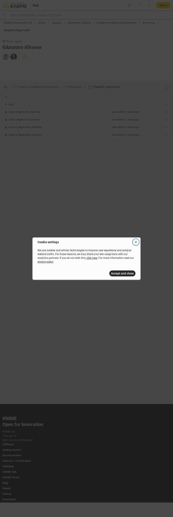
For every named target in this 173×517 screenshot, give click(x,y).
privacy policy (45, 261)
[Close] (136, 242)
